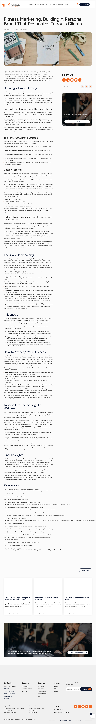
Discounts (6, 698)
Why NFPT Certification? (10, 686)
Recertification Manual (65, 720)
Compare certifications (9, 693)
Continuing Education (51, 4)
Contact (56, 691)
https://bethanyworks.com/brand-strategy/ (14, 496)
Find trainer (41, 688)
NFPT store (41, 686)
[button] (82, 86)
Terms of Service (88, 720)
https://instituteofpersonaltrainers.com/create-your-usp (17, 494)
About (66, 4)
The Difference (32, 4)
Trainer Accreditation (43, 691)
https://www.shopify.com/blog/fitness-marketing (16, 499)
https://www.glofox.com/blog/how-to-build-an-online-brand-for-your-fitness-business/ (25, 526)
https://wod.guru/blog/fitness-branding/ (14, 523)
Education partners (27, 688)
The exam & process (9, 691)
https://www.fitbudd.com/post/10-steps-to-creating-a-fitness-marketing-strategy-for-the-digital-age (28, 529)
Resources (60, 4)
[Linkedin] (68, 80)
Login (90, 712)
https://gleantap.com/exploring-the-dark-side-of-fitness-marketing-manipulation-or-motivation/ (27, 534)
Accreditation (52, 720)
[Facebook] (64, 80)
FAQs (55, 688)
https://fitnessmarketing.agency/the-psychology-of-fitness (18, 545)
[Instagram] (72, 80)
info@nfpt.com (58, 706)
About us (56, 686)
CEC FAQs (24, 691)
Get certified (7, 688)
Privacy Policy (78, 720)
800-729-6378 (58, 709)
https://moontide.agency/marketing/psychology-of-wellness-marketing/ (21, 542)
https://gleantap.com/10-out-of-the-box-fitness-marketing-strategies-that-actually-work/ (25, 532)
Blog (39, 696)
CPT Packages (41, 4)
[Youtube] (76, 80)
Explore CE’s (25, 686)
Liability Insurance (42, 693)
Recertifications (8, 696)
